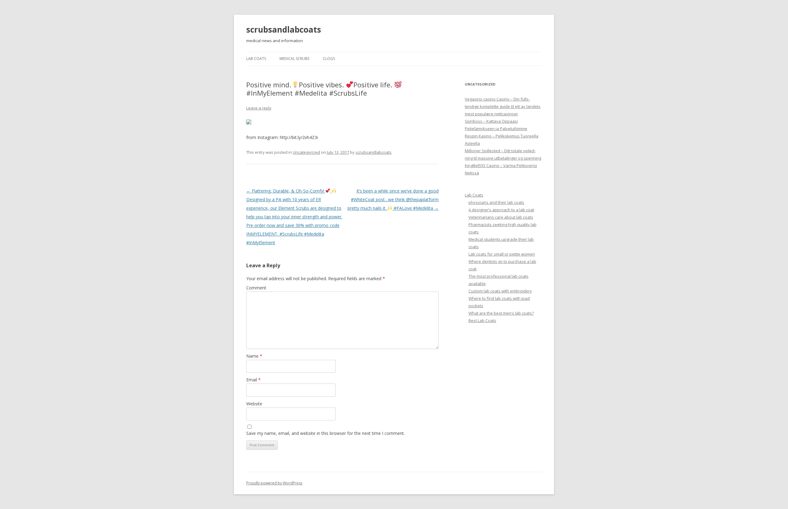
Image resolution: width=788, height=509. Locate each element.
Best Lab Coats (482, 320)
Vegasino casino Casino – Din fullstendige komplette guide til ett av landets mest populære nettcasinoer (503, 106)
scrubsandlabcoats (283, 29)
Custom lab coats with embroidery (500, 291)
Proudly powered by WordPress (274, 483)
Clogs (329, 58)
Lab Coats (256, 58)
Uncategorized (306, 152)
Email (253, 380)
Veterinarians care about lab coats (500, 217)
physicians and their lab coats (496, 202)
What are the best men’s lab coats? (501, 313)
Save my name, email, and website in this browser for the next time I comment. (325, 433)
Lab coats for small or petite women (501, 254)
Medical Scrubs (294, 58)
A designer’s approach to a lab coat (501, 210)
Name (254, 356)
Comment (256, 288)
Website (254, 404)
